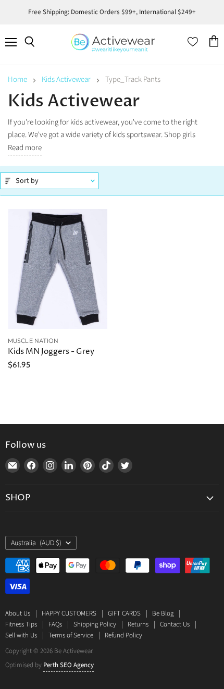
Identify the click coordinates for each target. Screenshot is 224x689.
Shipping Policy (94, 624)
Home (17, 79)
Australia (36, 543)
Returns (138, 624)
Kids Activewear (66, 79)
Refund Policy (123, 635)
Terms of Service (70, 635)
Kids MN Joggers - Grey (51, 351)
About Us (17, 613)
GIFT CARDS (124, 613)
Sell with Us (21, 635)
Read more (25, 148)
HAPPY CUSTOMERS (69, 613)
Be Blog (162, 613)
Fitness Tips (21, 624)
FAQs (55, 624)
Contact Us (175, 624)
